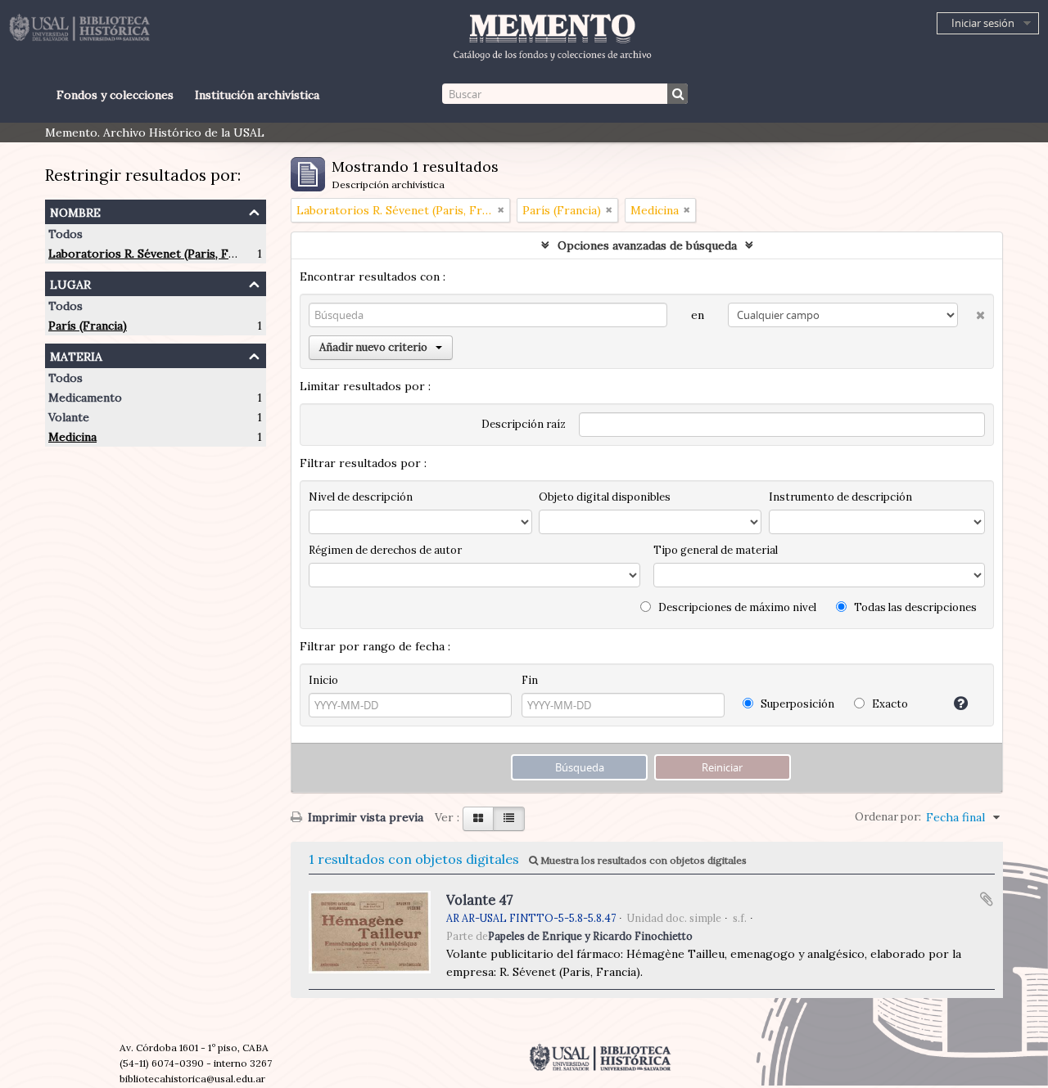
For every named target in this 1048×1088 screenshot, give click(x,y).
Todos (65, 234)
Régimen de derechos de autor (385, 550)
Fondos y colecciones (115, 95)
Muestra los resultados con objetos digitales (642, 860)
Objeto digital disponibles (605, 497)
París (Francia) (87, 325)
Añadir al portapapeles (986, 899)
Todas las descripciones (914, 607)
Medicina (72, 436)
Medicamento (85, 397)
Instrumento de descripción (840, 497)
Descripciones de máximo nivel (736, 607)
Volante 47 (479, 900)
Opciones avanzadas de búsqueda (647, 245)
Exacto (889, 704)
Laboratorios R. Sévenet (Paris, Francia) (156, 253)
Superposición (796, 704)
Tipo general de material (715, 550)
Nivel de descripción (361, 497)
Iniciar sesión (982, 23)
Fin (530, 680)
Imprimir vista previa (364, 817)
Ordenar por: (888, 817)
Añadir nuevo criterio (373, 347)
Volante (68, 417)
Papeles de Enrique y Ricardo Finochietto (590, 935)
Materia (76, 354)
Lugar (70, 282)
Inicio (323, 680)
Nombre (75, 210)
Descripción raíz (523, 424)
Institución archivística (257, 95)
